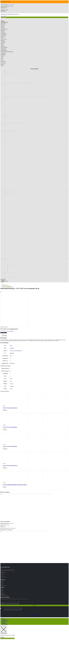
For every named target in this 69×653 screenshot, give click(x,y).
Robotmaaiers (3, 24)
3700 (10, 355)
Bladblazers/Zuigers (4, 50)
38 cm (11, 381)
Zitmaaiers (2, 26)
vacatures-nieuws (4, 621)
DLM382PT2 (12, 348)
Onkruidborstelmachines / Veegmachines (7, 51)
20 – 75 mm (11, 383)
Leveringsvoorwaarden (3, 585)
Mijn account (2, 581)
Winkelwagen (2, 582)
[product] (35, 400)
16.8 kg (11, 378)
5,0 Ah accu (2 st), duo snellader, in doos (16, 350)
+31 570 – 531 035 (9, 529)
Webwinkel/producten (3, 572)
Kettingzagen (3, 40)
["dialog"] (34, 639)
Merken (2, 65)
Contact (2, 281)
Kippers (2, 57)
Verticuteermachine (4, 34)
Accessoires (2, 64)
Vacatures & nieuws (2, 576)
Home (1, 568)
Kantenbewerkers (3, 33)
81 (10, 365)
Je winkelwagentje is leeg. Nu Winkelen (7, 638)
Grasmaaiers (3, 27)
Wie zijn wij (1, 571)
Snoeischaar (3, 43)
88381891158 (12, 353)
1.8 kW (11, 388)
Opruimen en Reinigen (4, 47)
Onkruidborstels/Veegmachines (4, 595)
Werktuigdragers (3, 54)
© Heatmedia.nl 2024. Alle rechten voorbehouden (34, 615)
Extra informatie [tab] (4, 335)
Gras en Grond (3, 23)
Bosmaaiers (2, 30)
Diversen (2, 58)
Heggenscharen (3, 41)
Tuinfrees (2, 37)
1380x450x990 (12, 363)
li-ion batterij (12, 386)
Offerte (3, 332)
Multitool (2, 44)
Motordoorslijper (3, 61)
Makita (11, 345)
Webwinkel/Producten (4, 22)
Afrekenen (1, 584)
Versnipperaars (3, 36)
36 (10, 358)
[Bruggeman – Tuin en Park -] (9, 14)
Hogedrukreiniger (3, 48)
